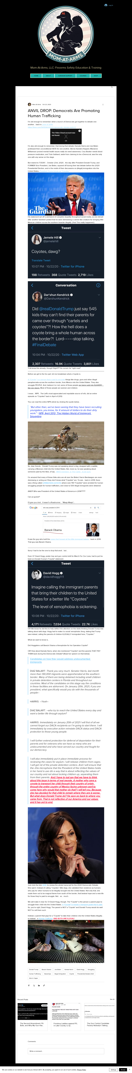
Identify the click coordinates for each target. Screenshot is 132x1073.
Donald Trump (33, 969)
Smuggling (91, 969)
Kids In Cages (33, 978)
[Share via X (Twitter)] (34, 985)
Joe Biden (58, 969)
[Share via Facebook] (29, 985)
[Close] (129, 1069)
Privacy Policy (81, 1070)
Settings (113, 1070)
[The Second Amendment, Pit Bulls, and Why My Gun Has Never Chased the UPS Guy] (32, 1011)
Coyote (71, 974)
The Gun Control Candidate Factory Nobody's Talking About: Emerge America (98, 1024)
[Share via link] (44, 985)
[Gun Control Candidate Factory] (99, 1011)
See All (112, 999)
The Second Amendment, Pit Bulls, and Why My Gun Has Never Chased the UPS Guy (31, 1024)
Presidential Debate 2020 (85, 974)
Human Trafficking (35, 974)
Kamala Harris (69, 969)
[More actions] (103, 104)
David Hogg (80, 969)
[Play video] (66, 194)
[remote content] (66, 137)
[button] (112, 87)
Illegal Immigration (60, 974)
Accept (123, 1070)
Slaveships (47, 974)
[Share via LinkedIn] (39, 985)
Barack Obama (46, 969)
